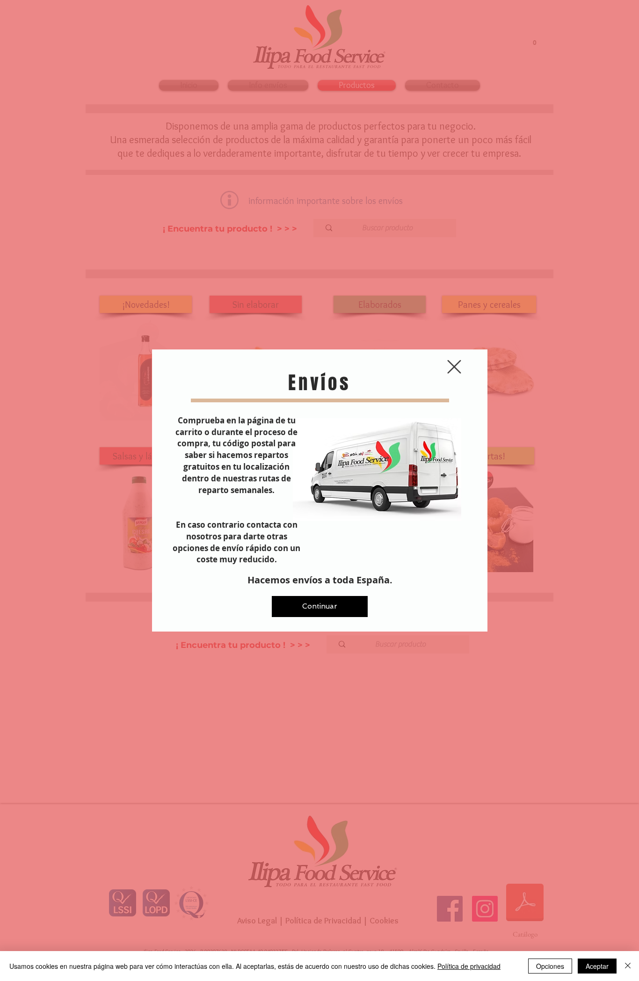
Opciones (550, 966)
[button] (454, 367)
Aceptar (597, 966)
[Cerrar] (627, 966)
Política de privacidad (469, 966)
